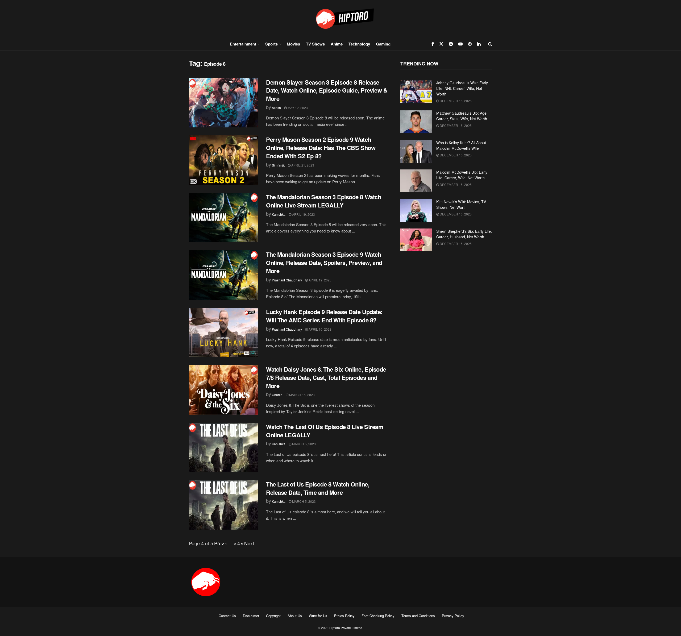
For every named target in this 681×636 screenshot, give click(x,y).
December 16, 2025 (455, 100)
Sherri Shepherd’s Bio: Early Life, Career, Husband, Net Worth (464, 233)
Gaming (383, 44)
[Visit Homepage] (340, 18)
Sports (271, 44)
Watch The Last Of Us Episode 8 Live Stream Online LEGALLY (325, 430)
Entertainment (243, 44)
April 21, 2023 (302, 165)
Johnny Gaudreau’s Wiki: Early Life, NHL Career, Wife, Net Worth (462, 88)
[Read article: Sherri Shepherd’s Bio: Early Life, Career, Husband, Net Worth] (416, 239)
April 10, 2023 (319, 329)
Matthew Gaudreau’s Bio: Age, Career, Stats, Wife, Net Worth (462, 115)
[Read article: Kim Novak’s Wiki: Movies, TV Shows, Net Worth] (416, 210)
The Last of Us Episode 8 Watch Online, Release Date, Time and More (317, 488)
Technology (359, 44)
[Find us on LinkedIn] (479, 44)
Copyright (273, 615)
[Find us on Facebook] (432, 44)
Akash (276, 107)
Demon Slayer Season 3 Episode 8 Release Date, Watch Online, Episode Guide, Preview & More (327, 90)
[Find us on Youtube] (460, 44)
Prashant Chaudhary (287, 280)
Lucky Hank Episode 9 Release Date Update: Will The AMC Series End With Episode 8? (324, 315)
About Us (295, 615)
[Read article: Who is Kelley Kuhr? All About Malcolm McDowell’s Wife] (416, 151)
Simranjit (278, 165)
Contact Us (227, 615)
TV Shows (315, 44)
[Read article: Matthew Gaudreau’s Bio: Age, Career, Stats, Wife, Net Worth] (416, 121)
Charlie (277, 394)
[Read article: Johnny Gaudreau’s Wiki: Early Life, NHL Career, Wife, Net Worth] (416, 91)
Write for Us (318, 615)
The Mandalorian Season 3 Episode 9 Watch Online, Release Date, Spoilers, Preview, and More (324, 262)
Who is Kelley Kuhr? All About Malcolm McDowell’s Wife (461, 145)
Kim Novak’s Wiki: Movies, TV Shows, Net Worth (461, 204)
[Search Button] (490, 44)
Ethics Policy (344, 615)
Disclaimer (251, 615)
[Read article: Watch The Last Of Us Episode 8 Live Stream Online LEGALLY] (223, 447)
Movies (293, 44)
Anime (337, 44)
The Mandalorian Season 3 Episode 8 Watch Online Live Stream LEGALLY (323, 201)
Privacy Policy (453, 615)
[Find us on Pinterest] (470, 44)
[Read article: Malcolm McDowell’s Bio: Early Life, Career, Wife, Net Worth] (416, 180)
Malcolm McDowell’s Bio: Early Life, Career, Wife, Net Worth (461, 174)
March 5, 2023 (303, 444)
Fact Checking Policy (378, 615)
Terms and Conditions (418, 615)
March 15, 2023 (301, 394)
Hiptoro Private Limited (345, 627)
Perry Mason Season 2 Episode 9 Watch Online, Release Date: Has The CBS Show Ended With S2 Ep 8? (320, 147)
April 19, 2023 (303, 214)
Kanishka (278, 214)
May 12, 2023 (297, 107)
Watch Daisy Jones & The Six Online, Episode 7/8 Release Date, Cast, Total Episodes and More (326, 377)
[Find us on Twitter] (441, 44)
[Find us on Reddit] (451, 44)
